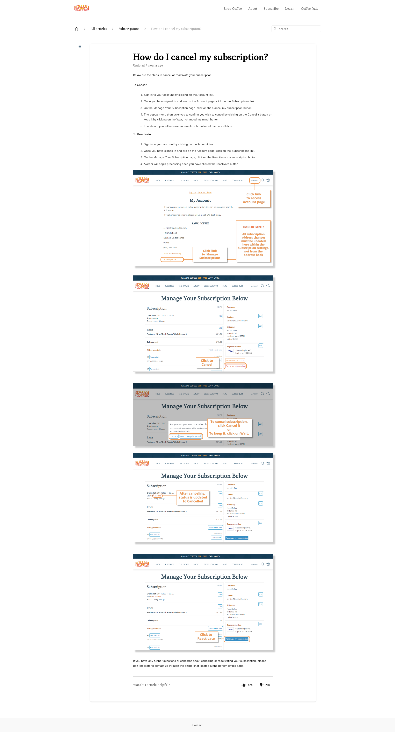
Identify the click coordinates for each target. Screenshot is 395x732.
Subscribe (271, 9)
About (252, 9)
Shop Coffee (232, 9)
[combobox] (296, 29)
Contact (197, 725)
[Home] (76, 28)
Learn (289, 9)
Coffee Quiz (309, 9)
